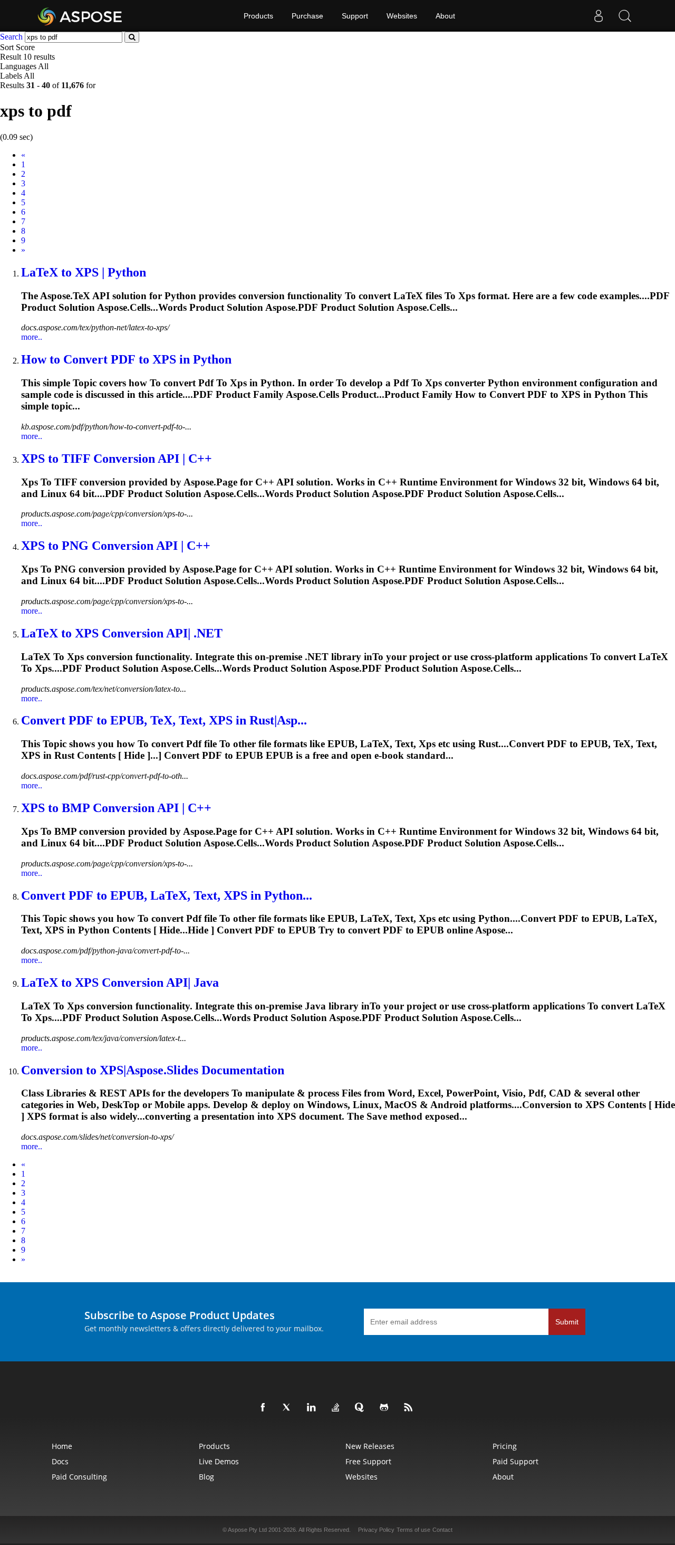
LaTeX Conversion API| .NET (122, 633)
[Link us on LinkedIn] (313, 1408)
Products (258, 16)
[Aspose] (80, 16)
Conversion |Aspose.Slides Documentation (152, 1070)
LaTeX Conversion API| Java (120, 982)
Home (62, 1446)
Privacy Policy (376, 1530)
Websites (402, 16)
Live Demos (219, 1461)
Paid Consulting (79, 1477)
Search (11, 36)
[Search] (625, 16)
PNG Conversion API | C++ (115, 545)
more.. (31, 336)
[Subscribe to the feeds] (410, 1408)
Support (355, 16)
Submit (566, 1322)
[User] (598, 16)
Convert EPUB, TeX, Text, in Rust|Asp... (164, 720)
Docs (60, 1461)
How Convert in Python (126, 359)
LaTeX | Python (83, 272)
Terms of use (413, 1530)
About (445, 16)
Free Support (368, 1461)
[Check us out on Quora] (362, 1408)
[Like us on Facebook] (265, 1408)
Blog (206, 1477)
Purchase (307, 16)
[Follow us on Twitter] (289, 1408)
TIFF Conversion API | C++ (116, 458)
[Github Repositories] (386, 1408)
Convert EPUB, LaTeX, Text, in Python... (166, 895)
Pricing (505, 1446)
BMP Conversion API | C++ (116, 808)
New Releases (369, 1446)
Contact (442, 1530)
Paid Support (515, 1461)
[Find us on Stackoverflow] (337, 1408)
